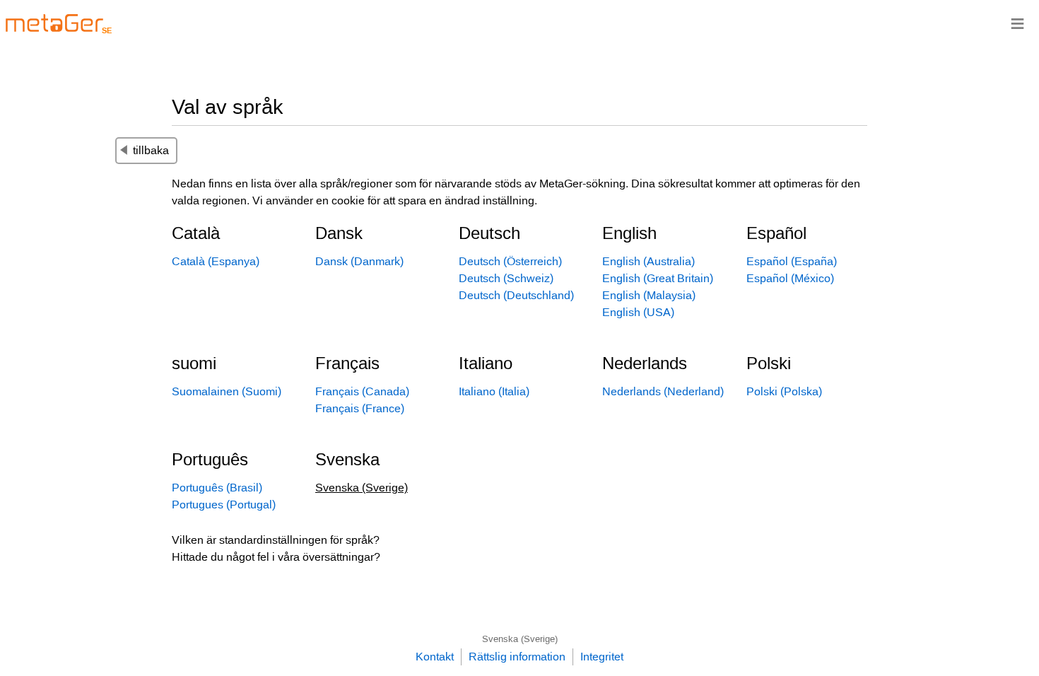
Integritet (601, 657)
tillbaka (151, 150)
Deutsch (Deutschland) (516, 295)
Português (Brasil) (217, 488)
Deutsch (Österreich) (510, 261)
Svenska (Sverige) (520, 639)
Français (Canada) (362, 391)
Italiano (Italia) (494, 391)
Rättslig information (517, 657)
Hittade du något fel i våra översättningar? (276, 557)
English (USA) (638, 312)
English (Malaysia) (648, 295)
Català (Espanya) (215, 261)
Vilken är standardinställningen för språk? (276, 540)
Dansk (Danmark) (359, 261)
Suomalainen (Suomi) (226, 391)
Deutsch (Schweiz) (506, 278)
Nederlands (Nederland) (663, 391)
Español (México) (790, 278)
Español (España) (791, 261)
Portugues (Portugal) (224, 505)
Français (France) (359, 408)
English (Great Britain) (657, 278)
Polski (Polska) (784, 391)
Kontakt (435, 657)
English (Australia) (648, 261)
